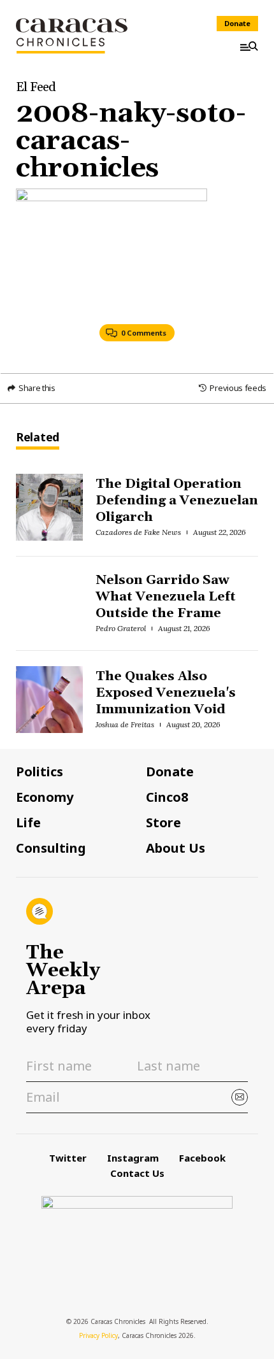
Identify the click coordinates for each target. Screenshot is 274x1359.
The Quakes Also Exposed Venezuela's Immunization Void (165, 693)
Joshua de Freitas (125, 724)
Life (28, 822)
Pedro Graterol (121, 628)
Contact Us (137, 1173)
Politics (39, 771)
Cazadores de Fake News (138, 532)
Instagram (133, 1157)
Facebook (202, 1157)
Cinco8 (167, 797)
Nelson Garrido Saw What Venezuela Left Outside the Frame (165, 597)
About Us (175, 848)
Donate (237, 23)
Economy (44, 797)
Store (163, 822)
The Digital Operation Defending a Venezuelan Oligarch (176, 500)
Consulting (51, 848)
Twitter (68, 1157)
